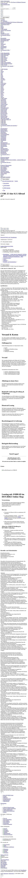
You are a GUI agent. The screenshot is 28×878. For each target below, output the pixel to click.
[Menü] (2, 6)
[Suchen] (14, 8)
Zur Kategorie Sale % (5, 154)
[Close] (1, 227)
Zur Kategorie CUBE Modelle (7, 66)
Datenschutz (11, 873)
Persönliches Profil (9, 22)
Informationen (3, 803)
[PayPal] (5, 828)
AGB (2, 873)
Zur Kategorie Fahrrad (5, 35)
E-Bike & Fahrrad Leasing (8, 807)
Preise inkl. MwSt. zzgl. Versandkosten (9, 237)
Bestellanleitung (6, 800)
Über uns (5, 818)
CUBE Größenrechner (7, 809)
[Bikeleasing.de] (6, 833)
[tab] (15, 255)
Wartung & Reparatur (7, 824)
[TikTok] (5, 851)
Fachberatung (6, 823)
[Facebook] (5, 852)
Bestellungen (3, 23)
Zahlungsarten (20, 22)
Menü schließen (6, 17)
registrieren (5, 21)
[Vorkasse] (5, 829)
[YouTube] (5, 850)
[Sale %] (14, 161)
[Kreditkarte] (6, 831)
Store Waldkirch (6, 821)
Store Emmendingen (7, 819)
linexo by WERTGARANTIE (9, 808)
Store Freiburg (6, 820)
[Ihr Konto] (2, 15)
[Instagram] (5, 849)
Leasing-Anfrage (4, 246)
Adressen (15, 22)
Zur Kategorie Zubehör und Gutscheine (9, 125)
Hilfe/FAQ (5, 797)
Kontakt (4, 796)
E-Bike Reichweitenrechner (9, 811)
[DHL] (4, 845)
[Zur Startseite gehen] (5, 4)
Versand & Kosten (7, 798)
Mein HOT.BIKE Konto (8, 795)
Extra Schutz (10, 246)
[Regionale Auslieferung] (8, 846)
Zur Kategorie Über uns (6, 162)
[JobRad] (5, 832)
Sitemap (4, 812)
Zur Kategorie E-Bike (5, 50)
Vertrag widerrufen (4, 854)
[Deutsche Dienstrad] (7, 834)
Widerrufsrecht (6, 801)
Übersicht (3, 22)
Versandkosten (23, 870)
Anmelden (3, 19)
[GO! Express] (6, 844)
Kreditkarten (8, 23)
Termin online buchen (5, 1)
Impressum (6, 873)
